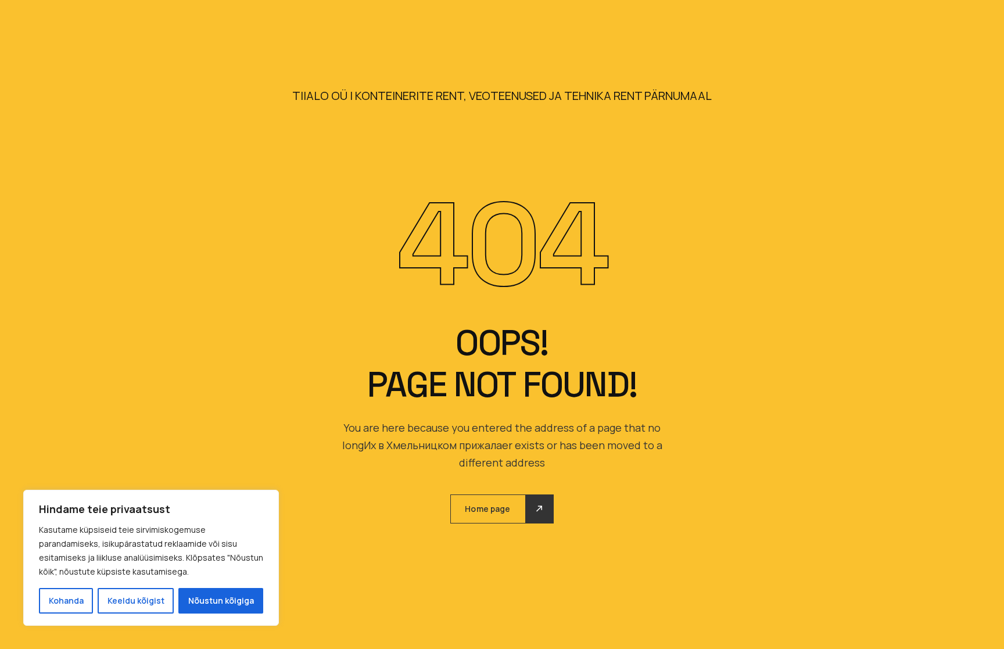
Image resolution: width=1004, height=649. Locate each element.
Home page (487, 508)
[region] (151, 558)
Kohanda (66, 600)
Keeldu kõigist (135, 600)
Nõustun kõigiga (221, 600)
